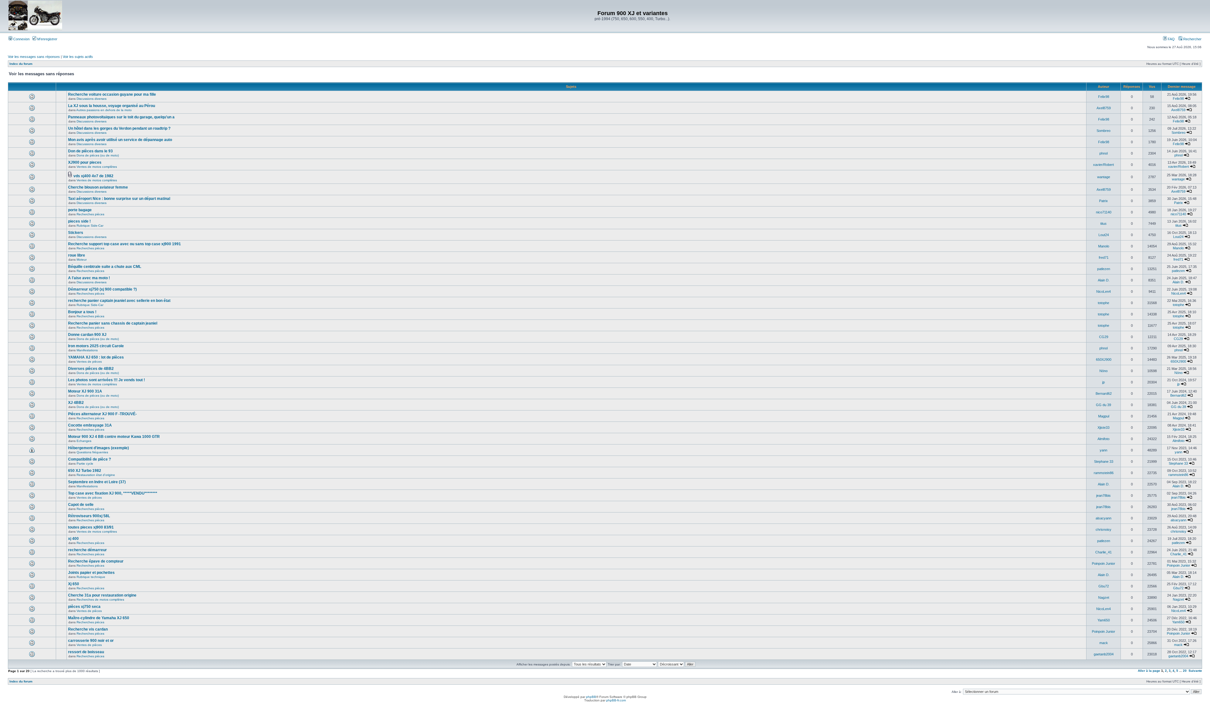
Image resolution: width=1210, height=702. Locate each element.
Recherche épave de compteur (96, 561)
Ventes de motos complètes (97, 166)
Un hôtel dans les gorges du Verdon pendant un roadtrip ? (119, 128)
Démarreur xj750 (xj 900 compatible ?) (102, 289)
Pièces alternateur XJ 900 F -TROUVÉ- (102, 414)
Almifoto (1103, 439)
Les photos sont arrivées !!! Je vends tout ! (106, 380)
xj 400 (73, 538)
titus (1103, 223)
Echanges (84, 441)
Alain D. (1103, 280)
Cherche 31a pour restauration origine (102, 595)
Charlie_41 (1103, 552)
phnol (1103, 153)
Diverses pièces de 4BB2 (91, 368)
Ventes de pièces (89, 361)
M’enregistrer (46, 39)
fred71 (1104, 257)
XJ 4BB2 (76, 402)
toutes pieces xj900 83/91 (91, 527)
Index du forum (20, 63)
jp (1103, 382)
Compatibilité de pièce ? (89, 459)
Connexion (21, 39)
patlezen (1103, 269)
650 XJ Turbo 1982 (84, 470)
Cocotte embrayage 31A (90, 425)
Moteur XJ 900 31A (85, 391)
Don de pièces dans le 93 (90, 151)
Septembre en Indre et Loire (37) (97, 482)
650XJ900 (1103, 359)
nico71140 (1103, 212)
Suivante (1195, 670)
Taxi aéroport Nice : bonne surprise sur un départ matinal (119, 198)
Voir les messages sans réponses (34, 57)
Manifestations (87, 350)
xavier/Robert (1103, 165)
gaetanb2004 (1104, 654)
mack (1103, 643)
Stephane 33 (1103, 461)
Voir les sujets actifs (78, 57)
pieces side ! (79, 221)
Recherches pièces (90, 214)
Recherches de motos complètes (100, 599)
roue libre (76, 255)
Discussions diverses (92, 98)
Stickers (75, 232)
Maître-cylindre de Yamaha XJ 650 (98, 618)
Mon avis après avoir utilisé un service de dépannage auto (120, 140)
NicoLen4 (1103, 291)
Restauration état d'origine (96, 475)
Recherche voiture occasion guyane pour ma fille (112, 94)
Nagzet (1103, 597)
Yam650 (1104, 620)
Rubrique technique (91, 577)
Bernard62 (1104, 393)
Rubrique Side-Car (90, 225)
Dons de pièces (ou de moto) (98, 155)
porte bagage (80, 210)
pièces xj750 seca (84, 606)
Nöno (1103, 371)
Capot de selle (81, 504)
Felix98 (1103, 97)
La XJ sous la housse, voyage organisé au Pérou (111, 106)
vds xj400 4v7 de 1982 (93, 176)
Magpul (1103, 416)
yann (1103, 450)
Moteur (82, 259)
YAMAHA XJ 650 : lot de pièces (96, 357)
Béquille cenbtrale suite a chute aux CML (104, 266)
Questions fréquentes (92, 452)
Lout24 (1103, 235)
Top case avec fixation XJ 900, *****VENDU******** (112, 493)
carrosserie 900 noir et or (91, 640)
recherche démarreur (87, 550)
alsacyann (1103, 518)
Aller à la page (1149, 670)
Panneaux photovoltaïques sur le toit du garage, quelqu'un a (121, 117)
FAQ (1171, 39)
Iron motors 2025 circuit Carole (96, 346)
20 (1185, 670)
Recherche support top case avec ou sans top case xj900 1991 (124, 244)
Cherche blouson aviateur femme (98, 187)
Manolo (1103, 246)
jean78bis (1103, 495)
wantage (1103, 177)
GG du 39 (1103, 405)
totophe (1103, 303)
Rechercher (1191, 39)
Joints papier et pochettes (91, 572)
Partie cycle (85, 463)
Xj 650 (73, 584)
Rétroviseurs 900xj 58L (89, 516)
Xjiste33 (1103, 427)
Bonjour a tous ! (82, 312)
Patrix (1103, 201)
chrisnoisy (1103, 529)
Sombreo (1103, 131)
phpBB (591, 697)
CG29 (1103, 337)
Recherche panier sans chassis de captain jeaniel (112, 323)
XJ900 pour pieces (84, 162)
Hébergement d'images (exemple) (98, 448)
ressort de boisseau (86, 652)
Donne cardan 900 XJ (87, 334)
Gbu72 (1103, 586)
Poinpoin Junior (1103, 563)
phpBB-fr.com (616, 700)
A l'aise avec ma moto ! (89, 278)
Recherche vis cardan (88, 629)
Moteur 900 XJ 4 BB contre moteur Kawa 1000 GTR (114, 436)
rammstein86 (1104, 473)
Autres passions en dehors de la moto (104, 110)
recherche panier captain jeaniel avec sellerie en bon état (119, 300)
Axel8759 (1104, 108)
